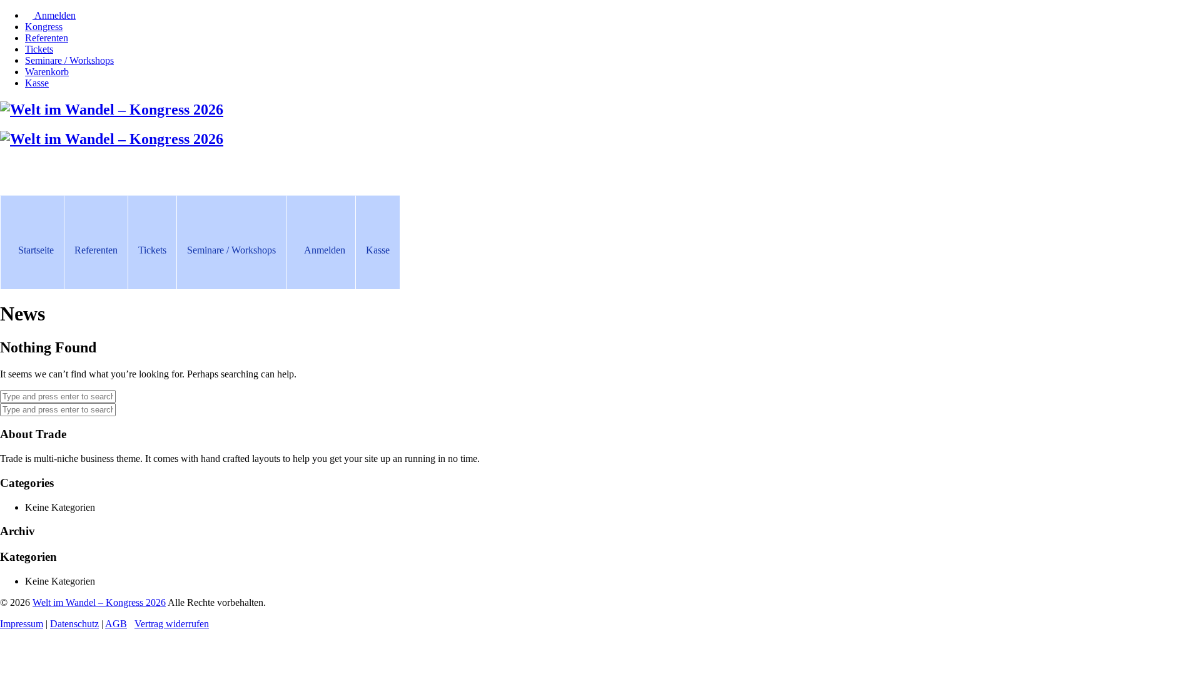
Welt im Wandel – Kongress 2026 (99, 602)
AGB (116, 623)
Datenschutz (74, 623)
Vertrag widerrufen (171, 623)
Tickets (152, 250)
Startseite (36, 250)
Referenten (96, 250)
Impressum (21, 623)
